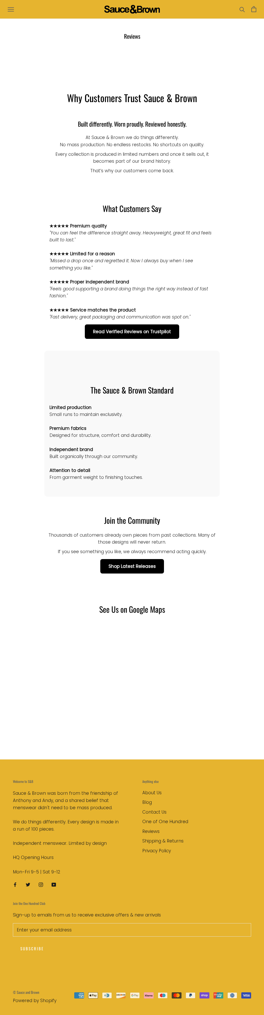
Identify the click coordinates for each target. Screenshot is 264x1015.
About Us (152, 793)
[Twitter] (28, 884)
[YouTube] (54, 884)
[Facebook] (15, 884)
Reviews (151, 831)
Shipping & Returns (163, 841)
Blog (147, 802)
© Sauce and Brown (26, 992)
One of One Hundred (165, 821)
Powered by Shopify (34, 1000)
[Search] (242, 9)
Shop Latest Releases (132, 566)
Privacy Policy (156, 851)
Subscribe (32, 948)
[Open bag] (253, 9)
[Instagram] (41, 884)
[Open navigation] (11, 9)
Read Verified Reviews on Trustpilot (132, 332)
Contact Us (154, 812)
